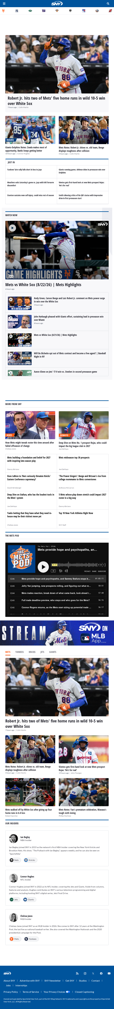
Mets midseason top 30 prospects (74, 457)
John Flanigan (76, 773)
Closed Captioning (84, 991)
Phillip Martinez (65, 816)
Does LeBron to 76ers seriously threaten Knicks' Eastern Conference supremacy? (29, 477)
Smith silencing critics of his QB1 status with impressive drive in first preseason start (81, 197)
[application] (57, 250)
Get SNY (69, 980)
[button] (10, 226)
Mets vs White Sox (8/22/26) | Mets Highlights (43, 284)
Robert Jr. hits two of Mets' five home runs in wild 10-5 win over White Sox (56, 100)
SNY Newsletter (52, 980)
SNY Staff (62, 525)
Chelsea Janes (10, 449)
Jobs (8, 985)
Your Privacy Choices (54, 991)
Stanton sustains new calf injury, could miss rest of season (30, 195)
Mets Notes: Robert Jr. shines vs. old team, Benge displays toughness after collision (81, 149)
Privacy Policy (11, 991)
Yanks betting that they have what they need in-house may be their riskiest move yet (29, 514)
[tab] (7, 652)
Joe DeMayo (63, 449)
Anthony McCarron (66, 488)
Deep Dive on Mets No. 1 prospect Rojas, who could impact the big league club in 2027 (83, 444)
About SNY (9, 980)
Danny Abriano (13, 469)
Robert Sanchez (11, 816)
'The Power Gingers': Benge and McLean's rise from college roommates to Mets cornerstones (82, 477)
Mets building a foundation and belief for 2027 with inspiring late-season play (28, 459)
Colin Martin (23, 107)
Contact (95, 980)
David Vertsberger (14, 488)
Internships (21, 985)
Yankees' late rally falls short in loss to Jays (24, 169)
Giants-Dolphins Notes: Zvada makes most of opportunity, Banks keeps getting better (26, 149)
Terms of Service (31, 991)
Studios (83, 980)
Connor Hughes (23, 153)
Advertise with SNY (30, 980)
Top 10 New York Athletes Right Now (76, 513)
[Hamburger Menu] (4, 3)
